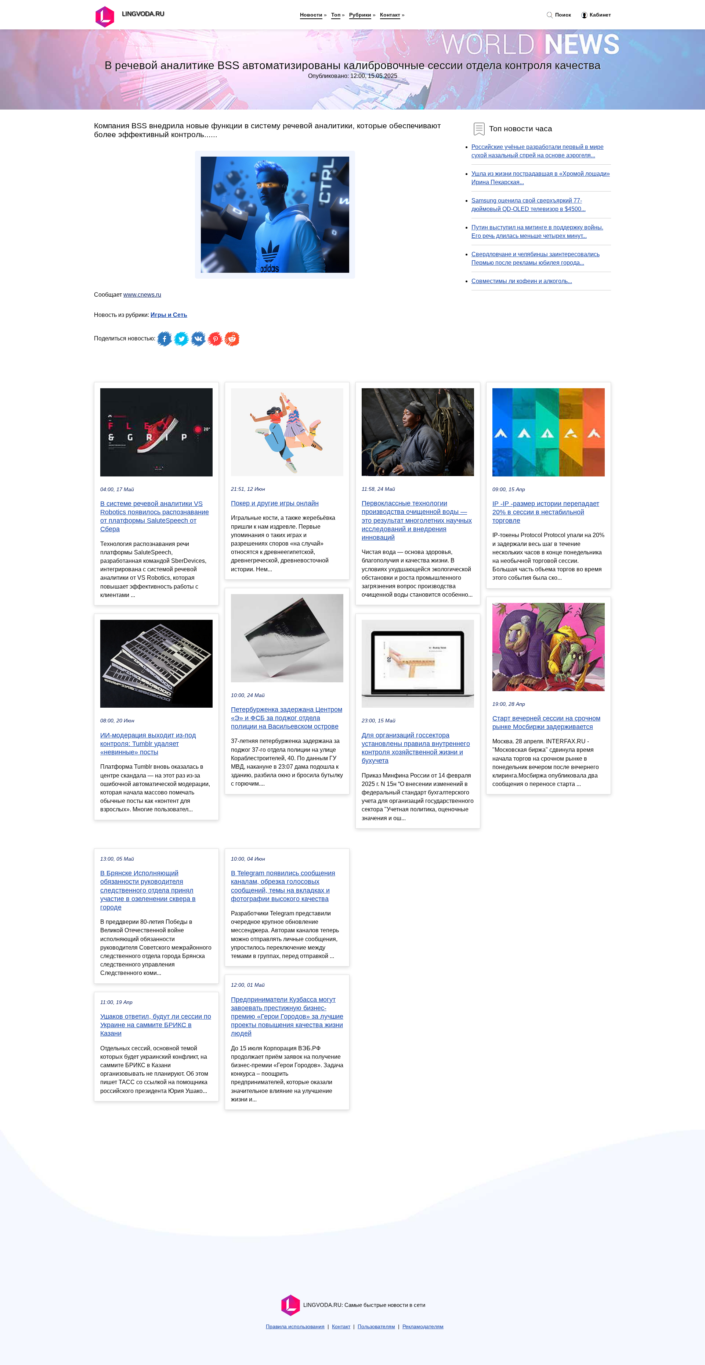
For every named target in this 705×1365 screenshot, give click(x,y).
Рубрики (360, 15)
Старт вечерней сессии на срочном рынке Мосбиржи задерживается (546, 722)
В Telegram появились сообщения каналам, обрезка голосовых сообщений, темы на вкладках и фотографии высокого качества (283, 886)
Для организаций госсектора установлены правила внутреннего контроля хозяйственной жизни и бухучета (416, 748)
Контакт (390, 15)
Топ (335, 15)
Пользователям (376, 1326)
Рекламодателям (423, 1326)
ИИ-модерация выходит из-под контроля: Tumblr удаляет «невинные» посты (148, 744)
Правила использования (295, 1326)
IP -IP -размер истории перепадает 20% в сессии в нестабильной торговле (545, 512)
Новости (311, 15)
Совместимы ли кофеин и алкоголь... (521, 281)
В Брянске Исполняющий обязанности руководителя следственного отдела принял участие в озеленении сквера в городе (148, 890)
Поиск (562, 15)
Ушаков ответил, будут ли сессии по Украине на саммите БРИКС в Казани (155, 1025)
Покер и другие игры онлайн (275, 503)
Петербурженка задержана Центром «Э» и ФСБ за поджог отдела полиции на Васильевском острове (286, 718)
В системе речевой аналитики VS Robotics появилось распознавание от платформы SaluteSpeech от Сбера (154, 516)
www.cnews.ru (142, 295)
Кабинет (599, 15)
